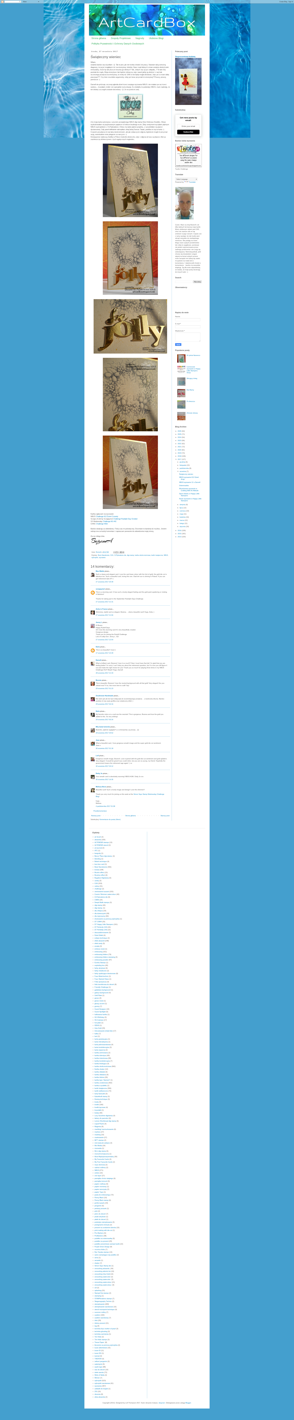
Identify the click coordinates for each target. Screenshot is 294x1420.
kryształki (98, 1110)
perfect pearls (100, 1203)
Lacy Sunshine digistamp (104, 1115)
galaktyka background (102, 990)
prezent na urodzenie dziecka (105, 1227)
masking (98, 1135)
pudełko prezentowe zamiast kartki (107, 1244)
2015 (180, 533)
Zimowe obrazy (192, 413)
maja (182, 514)
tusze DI (97, 1350)
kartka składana (100, 1075)
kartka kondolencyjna (102, 1061)
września (183, 471)
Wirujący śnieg (192, 378)
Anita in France (102, 609)
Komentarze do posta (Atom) (110, 819)
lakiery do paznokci (101, 1118)
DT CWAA (98, 921)
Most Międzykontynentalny (104, 1156)
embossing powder (101, 960)
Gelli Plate (98, 995)
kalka (96, 1034)
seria (96, 1257)
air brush (98, 837)
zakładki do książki (101, 1389)
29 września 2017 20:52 (104, 733)
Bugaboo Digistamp (102, 878)
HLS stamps (99, 1020)
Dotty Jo (99, 773)
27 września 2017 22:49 (104, 653)
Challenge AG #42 (109, 521)
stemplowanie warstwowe (104, 1307)
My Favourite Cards (102, 1159)
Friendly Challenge (101, 987)
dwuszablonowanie (101, 932)
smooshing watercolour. (103, 1285)
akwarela (98, 840)
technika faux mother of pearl (105, 1329)
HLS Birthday (99, 1017)
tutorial (97, 1356)
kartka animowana (101, 1053)
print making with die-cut (103, 1230)
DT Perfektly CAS (101, 930)
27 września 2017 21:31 (104, 602)
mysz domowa (100, 1165)
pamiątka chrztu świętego (104, 1178)
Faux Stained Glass (102, 979)
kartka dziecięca (100, 1055)
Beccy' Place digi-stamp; (103, 856)
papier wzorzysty (101, 1189)
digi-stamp (130, 555)
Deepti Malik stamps (102, 902)
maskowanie (99, 1137)
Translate (192, 182)
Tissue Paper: (100, 1342)
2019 (180, 453)
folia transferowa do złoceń (104, 984)
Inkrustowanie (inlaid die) (104, 1031)
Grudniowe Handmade (104, 696)
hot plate (98, 1023)
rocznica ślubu (100, 1249)
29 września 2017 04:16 (104, 704)
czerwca (183, 511)
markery (97, 1132)
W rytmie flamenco (193, 355)
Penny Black (99, 1197)
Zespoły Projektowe (121, 38)
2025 (180, 434)
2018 (180, 456)
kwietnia (183, 517)
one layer (98, 1176)
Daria (98, 647)
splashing (98, 1290)
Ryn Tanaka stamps (102, 1252)
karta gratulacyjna (101, 1039)
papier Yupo (99, 1192)
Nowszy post (95, 816)
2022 (180, 443)
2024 (180, 437)
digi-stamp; (99, 908)
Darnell (98, 660)
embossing (98, 952)
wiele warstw (99, 1372)
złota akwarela (100, 1397)
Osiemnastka (184, 485)
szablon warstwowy (102, 1318)
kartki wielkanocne (101, 1091)
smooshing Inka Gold (102, 1274)
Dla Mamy (190, 390)
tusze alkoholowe (101, 1348)
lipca (181, 508)
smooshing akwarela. (102, 1268)
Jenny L (99, 622)
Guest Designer (100, 1009)
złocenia (97, 1394)
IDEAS (97, 1025)
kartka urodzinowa (101, 1083)
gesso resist (99, 1001)
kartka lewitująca (101, 1063)
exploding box (100, 965)
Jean (98, 740)
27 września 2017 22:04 (104, 640)
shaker (97, 1263)
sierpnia (183, 504)
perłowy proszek (100, 1208)
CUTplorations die (120, 555)
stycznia (183, 526)
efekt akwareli (100, 941)
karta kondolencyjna (102, 1047)
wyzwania (102, 557)
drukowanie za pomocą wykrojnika (107, 919)
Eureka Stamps (100, 962)
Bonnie (98, 680)
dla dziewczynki (100, 913)
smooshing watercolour (103, 1282)
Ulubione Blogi (156, 38)
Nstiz (98, 711)
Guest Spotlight (100, 1012)
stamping (98, 1296)
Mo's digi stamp (100, 1151)
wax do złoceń (100, 1370)
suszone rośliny (100, 1312)
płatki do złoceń (100, 1219)
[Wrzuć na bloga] (117, 552)
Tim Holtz (98, 1337)
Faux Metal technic (101, 976)
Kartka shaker (100, 1069)
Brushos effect (100, 875)
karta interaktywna (101, 1042)
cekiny (97, 886)
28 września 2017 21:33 (104, 673)
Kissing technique (101, 1099)
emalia (97, 946)
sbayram (162, 1403)
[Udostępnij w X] (119, 552)
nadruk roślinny (100, 1167)
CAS (111, 555)
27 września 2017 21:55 (104, 615)
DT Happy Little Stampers (104, 924)
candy (97, 881)
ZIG (96, 1391)
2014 (180, 537)
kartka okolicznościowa (142, 555)
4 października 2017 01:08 (105, 806)
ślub (96, 1320)
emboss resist (100, 949)
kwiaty (97, 1113)
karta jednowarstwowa (103, 1044)
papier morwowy (100, 1186)
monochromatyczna (102, 1154)
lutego (182, 523)
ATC (96, 850)
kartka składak (100, 1072)
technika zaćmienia (101, 1334)
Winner (97, 1378)
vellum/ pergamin (101, 1361)
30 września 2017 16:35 (104, 779)
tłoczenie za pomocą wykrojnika (106, 1345)
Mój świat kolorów (103, 727)
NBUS (166, 555)
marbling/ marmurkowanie (104, 1129)
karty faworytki (100, 1094)
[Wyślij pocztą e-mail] (114, 552)
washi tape (98, 1367)
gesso (97, 998)
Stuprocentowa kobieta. (185, 57)
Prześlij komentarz (100, 811)
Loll (97, 755)
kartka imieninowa (101, 1058)
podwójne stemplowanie (103, 1222)
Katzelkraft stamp (101, 1096)
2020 (180, 450)
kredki (97, 1104)
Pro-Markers (99, 1233)
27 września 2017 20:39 (104, 582)
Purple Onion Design (102, 1247)
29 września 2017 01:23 (104, 688)
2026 (180, 431)
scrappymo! (100, 589)
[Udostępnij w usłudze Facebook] (121, 552)
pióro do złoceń (100, 1214)
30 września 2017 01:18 (104, 748)
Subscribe (188, 132)
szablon (97, 1315)
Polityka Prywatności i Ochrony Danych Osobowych (118, 43)
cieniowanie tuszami (102, 891)
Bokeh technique (101, 861)
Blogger (188, 1403)
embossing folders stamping (105, 957)
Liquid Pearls (99, 1124)
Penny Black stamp (101, 1200)
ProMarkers (99, 1236)
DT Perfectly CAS (101, 927)
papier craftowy (100, 1184)
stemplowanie (100, 1304)
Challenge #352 (102, 524)
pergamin (98, 1206)
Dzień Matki (99, 935)
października (184, 468)
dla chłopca (99, 911)
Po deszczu (191, 401)
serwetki (97, 1260)
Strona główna (98, 38)
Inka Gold (98, 1028)
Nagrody (140, 38)
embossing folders (101, 954)
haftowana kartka (101, 1014)
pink (96, 1211)
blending (98, 859)
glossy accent (99, 1003)
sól (96, 1288)
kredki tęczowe (100, 1107)
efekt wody (98, 943)
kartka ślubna (99, 1077)
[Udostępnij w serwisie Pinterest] (123, 552)
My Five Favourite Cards (103, 1162)
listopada (183, 465)
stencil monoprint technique (104, 1309)
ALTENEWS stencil (101, 845)
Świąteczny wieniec (186, 474)
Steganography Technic (103, 1301)
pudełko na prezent (102, 1241)
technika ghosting (101, 1331)
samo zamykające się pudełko (105, 1255)
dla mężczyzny (100, 916)
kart (96, 1036)
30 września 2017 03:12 (104, 766)
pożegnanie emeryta (102, 1225)
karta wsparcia (100, 1050)
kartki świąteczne (157, 555)
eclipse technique (101, 938)
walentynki (98, 1364)
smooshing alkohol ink (103, 1271)
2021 (180, 447)
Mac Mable (100, 571)
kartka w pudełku (101, 1085)
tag (96, 1326)
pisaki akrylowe (100, 1217)
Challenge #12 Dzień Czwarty (107, 516)
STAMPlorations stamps (103, 1298)
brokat (97, 870)
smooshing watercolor (102, 1277)
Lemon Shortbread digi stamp (105, 1121)
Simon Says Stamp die (103, 1266)
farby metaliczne (100, 971)
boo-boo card (99, 864)
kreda (97, 1102)
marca (182, 520)
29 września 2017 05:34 (104, 719)
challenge (98, 889)
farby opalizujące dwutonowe (105, 973)
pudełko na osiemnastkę (103, 1238)
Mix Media (98, 1145)
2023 (180, 440)
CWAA (97, 900)
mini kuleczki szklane (102, 1143)
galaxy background (101, 993)
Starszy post (165, 816)
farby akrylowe (100, 968)
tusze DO (98, 1353)
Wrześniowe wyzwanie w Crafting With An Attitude (188, 489)
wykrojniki (95, 557)
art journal (98, 848)
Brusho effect (99, 872)
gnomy (97, 1006)
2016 (180, 530)
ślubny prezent (100, 1323)
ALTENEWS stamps (102, 842)
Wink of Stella (99, 1375)
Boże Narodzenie (103, 555)
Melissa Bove (101, 787)
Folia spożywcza (100, 982)
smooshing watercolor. (103, 1279)
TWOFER (98, 1359)
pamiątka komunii (101, 1181)
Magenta (98, 1126)
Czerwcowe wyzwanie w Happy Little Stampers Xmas (193, 369)
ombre (97, 1173)
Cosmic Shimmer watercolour (105, 894)
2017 (180, 459)
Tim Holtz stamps (101, 1339)
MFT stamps (99, 1140)
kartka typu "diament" (102, 1080)
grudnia (183, 462)
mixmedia (98, 1148)
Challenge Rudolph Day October (125, 519)
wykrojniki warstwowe (102, 1383)
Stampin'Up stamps (102, 1293)
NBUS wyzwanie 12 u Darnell (189, 482)
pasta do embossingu (102, 1195)
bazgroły (98, 853)
